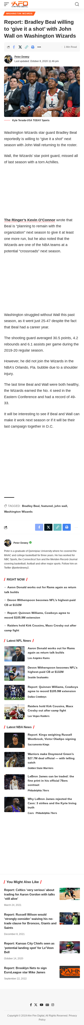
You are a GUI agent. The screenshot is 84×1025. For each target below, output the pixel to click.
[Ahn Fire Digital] (19, 4)
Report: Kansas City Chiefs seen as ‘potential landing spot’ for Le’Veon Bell (29, 948)
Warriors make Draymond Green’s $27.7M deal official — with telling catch (51, 758)
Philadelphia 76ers (38, 790)
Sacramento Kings (38, 744)
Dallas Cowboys (37, 696)
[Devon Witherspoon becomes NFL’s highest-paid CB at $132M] (14, 673)
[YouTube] (41, 1005)
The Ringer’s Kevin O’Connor (29, 220)
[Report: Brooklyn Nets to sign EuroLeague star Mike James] (70, 972)
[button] (7, 4)
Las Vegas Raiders (39, 716)
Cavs (31, 813)
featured (47, 506)
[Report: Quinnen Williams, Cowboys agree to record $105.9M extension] (14, 692)
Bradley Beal (31, 506)
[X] (35, 1005)
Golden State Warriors (40, 768)
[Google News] (47, 1005)
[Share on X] (20, 47)
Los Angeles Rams (39, 658)
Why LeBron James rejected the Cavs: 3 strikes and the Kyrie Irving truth (52, 803)
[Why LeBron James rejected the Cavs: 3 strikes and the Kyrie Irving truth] (14, 804)
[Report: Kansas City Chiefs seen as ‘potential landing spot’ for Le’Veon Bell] (70, 947)
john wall (60, 506)
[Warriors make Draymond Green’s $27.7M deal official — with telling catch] (14, 759)
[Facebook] (31, 1005)
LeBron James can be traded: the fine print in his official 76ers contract (51, 780)
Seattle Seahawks (38, 677)
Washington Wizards (19, 13)
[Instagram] (52, 1005)
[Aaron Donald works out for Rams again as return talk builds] (14, 653)
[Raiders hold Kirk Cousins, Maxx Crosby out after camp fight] (14, 711)
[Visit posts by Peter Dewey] (8, 59)
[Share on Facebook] (14, 47)
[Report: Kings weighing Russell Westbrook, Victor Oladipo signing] (14, 740)
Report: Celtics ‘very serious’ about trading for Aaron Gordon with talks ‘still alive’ (29, 894)
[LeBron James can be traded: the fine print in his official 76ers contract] (14, 782)
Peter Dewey (21, 56)
